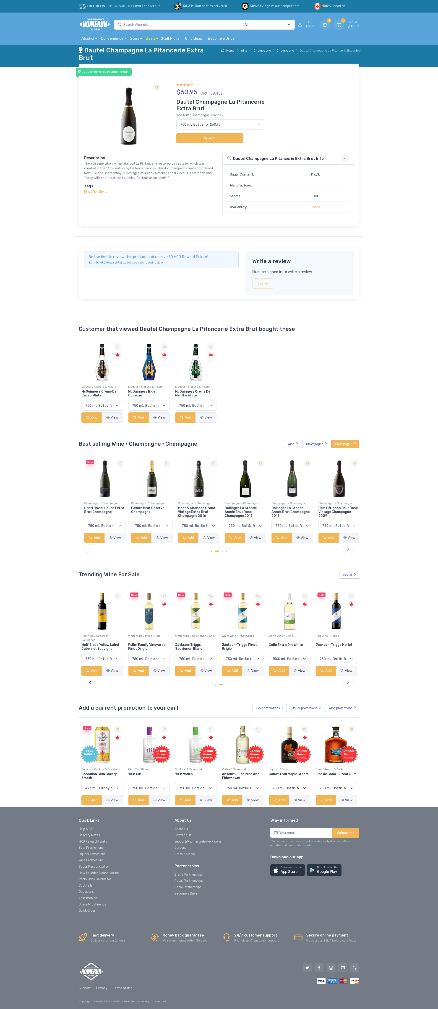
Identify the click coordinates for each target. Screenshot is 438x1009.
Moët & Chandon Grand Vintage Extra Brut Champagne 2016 (193, 512)
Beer (268, 708)
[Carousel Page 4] (226, 551)
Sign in (263, 283)
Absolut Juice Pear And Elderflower (240, 776)
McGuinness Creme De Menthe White (192, 393)
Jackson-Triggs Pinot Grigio (192, 647)
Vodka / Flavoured (234, 769)
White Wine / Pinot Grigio (97, 636)
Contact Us (183, 835)
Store (134, 38)
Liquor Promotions (92, 854)
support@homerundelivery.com (198, 841)
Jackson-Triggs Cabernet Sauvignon (332, 647)
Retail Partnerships (189, 881)
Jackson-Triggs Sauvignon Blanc (141, 647)
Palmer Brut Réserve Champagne (144, 510)
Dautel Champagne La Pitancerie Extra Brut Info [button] (278, 158)
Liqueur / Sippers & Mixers (98, 386)
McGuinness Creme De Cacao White (98, 393)
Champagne (262, 50)
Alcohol (87, 38)
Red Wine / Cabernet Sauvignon (329, 638)
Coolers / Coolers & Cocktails (100, 769)
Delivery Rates (89, 835)
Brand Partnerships (189, 875)
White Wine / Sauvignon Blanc (147, 636)
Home (230, 50)
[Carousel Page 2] (222, 684)
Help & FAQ (86, 829)
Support (85, 988)
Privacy (101, 988)
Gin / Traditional (138, 769)
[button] (287, 870)
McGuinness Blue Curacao (141, 393)
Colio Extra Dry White (239, 645)
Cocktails (85, 885)
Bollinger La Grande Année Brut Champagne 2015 (288, 512)
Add (211, 138)
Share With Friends (92, 904)
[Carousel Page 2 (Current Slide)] (217, 551)
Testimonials (88, 898)
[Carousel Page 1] (211, 551)
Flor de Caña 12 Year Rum (336, 774)
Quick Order (87, 911)
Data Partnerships (188, 887)
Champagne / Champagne (98, 503)
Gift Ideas (193, 38)
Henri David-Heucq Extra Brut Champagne (101, 510)
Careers (180, 848)
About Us (181, 829)
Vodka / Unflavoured (188, 769)
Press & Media (185, 854)
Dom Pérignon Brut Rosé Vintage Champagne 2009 (335, 512)
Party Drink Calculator (95, 879)
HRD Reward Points (93, 841)
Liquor (304, 708)
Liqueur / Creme (279, 769)
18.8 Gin (134, 774)
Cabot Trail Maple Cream (288, 774)
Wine (244, 50)
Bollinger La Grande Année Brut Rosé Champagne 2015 (238, 512)
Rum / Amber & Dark (329, 769)
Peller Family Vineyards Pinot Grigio (100, 647)
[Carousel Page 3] (222, 551)
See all (347, 574)
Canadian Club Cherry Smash (99, 776)
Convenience (112, 38)
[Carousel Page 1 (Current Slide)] (217, 684)
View (114, 417)
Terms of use (122, 988)
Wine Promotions (91, 860)
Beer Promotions (91, 848)
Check (315, 207)
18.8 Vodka (184, 774)
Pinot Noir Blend (95, 192)
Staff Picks (170, 38)
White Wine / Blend (234, 636)
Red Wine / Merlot (280, 636)
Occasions (86, 892)
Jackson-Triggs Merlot (287, 645)
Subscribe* (345, 833)
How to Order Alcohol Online (99, 873)
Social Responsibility (94, 867)
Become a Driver (222, 38)
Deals (150, 38)
